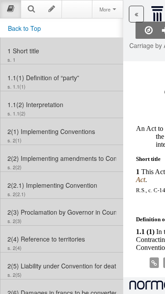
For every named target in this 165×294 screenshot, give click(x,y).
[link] (61, 50)
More (105, 9)
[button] (136, 14)
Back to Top (24, 28)
